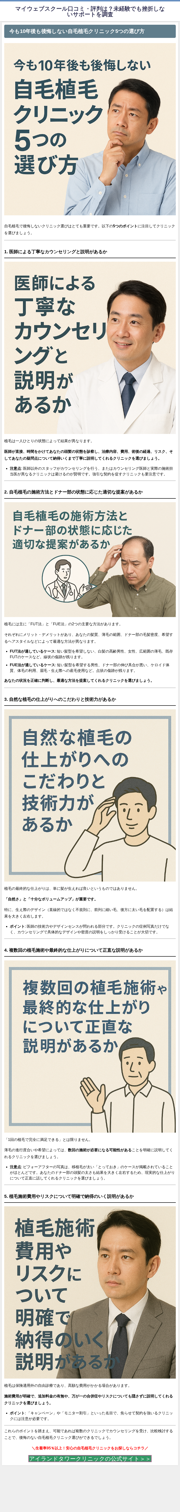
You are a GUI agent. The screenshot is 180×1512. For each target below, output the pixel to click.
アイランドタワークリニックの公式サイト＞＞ (90, 1458)
